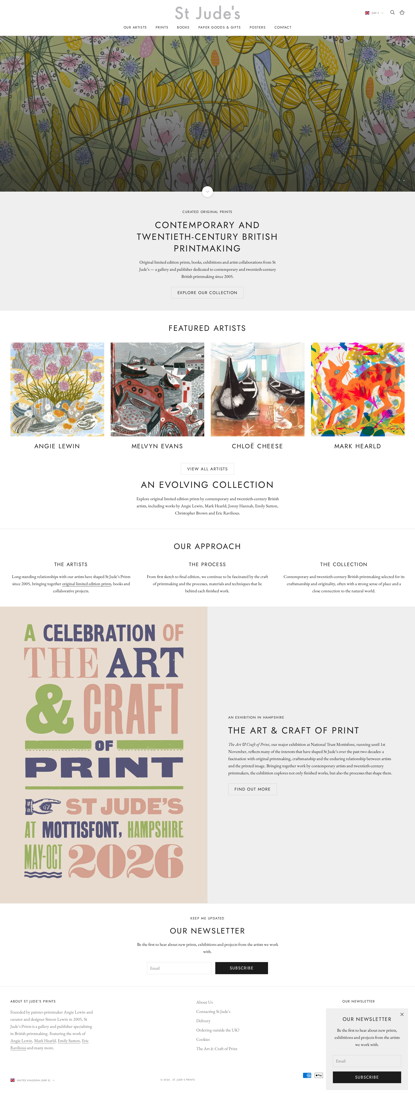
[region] (207, 114)
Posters (258, 27)
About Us (204, 1002)
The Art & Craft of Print (216, 1048)
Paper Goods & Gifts (219, 27)
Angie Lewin (21, 1040)
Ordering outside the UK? (218, 1030)
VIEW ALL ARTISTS (207, 469)
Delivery (203, 1020)
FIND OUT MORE (253, 789)
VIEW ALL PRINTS (207, 175)
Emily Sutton (69, 1040)
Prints (162, 27)
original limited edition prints (86, 583)
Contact (283, 27)
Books (183, 27)
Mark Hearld (45, 1040)
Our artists (135, 27)
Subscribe (367, 1077)
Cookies (203, 1039)
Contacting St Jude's (213, 1011)
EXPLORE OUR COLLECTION (207, 293)
